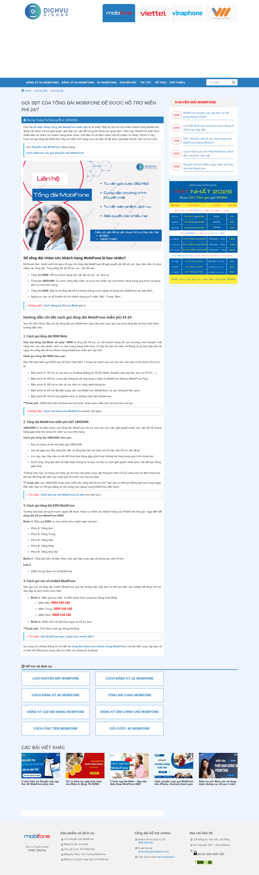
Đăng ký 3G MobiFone (42, 82)
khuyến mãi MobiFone (46, 146)
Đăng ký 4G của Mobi (76, 844)
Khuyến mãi (128, 82)
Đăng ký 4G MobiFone (77, 82)
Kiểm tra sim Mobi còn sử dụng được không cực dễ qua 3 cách (217, 783)
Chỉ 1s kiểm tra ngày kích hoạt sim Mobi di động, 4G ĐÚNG (83, 783)
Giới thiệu (176, 82)
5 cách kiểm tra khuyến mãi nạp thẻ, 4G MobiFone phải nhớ (40, 783)
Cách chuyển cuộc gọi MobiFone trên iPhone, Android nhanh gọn (174, 783)
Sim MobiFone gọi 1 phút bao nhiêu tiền (67, 636)
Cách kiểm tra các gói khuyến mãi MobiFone (55, 152)
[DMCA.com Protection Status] (203, 862)
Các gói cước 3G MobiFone (79, 849)
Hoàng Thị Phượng (47, 120)
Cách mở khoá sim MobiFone (62, 411)
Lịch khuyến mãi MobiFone (79, 839)
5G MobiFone (106, 82)
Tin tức (145, 82)
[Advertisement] (129, 49)
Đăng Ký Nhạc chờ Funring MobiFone (85, 854)
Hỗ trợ (160, 82)
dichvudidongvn (166, 856)
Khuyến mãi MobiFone (195, 102)
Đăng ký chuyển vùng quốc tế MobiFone (86, 859)
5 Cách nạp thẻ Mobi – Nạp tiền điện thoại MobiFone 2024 (128, 783)
